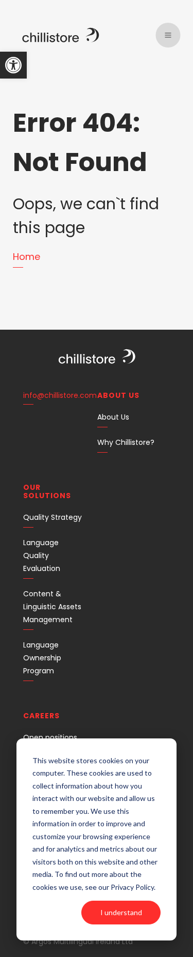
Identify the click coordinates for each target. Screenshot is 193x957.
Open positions (50, 737)
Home (26, 256)
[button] (13, 65)
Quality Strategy (52, 517)
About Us (113, 417)
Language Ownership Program (42, 658)
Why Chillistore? (125, 442)
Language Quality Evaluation (41, 555)
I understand (121, 912)
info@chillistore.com (60, 395)
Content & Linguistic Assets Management (52, 607)
